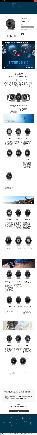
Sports (12, 9)
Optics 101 (17, 423)
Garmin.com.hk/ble (27, 391)
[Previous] (3, 24)
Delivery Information (5, 425)
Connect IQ (10, 425)
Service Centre (4, 420)
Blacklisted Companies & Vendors (31, 423)
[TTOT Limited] (18, 5)
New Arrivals (4, 9)
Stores (28, 9)
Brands (8, 9)
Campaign (19, 9)
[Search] (34, 9)
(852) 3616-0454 (8, 0)
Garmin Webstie (11, 417)
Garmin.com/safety (7, 397)
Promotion (24, 9)
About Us (30, 418)
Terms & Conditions (25, 421)
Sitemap (3, 427)
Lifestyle (15, 9)
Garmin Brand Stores (5, 418)
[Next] (19, 24)
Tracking (31, 9)
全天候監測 (5, 395)
